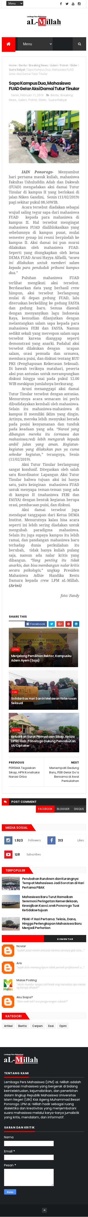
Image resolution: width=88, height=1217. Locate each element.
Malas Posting (26, 980)
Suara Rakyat (17, 70)
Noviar (21, 946)
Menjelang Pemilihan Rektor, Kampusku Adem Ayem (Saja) (41, 658)
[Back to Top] (44, 1210)
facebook (45, 809)
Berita (23, 65)
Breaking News (38, 65)
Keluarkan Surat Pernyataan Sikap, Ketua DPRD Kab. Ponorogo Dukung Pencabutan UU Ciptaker (43, 741)
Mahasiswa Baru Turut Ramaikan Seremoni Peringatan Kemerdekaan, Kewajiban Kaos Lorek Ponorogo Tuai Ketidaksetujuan (50, 903)
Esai (14, 692)
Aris (19, 963)
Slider (73, 65)
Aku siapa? (24, 997)
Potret (64, 65)
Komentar (65, 939)
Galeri (54, 65)
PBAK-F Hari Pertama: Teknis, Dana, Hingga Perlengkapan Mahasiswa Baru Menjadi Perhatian (52, 923)
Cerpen (37, 1026)
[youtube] (73, 4)
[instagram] (79, 4)
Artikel (8, 1026)
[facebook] (60, 4)
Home (13, 65)
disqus (79, 809)
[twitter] (67, 4)
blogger (63, 809)
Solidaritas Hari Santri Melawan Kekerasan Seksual (44, 700)
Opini (15, 649)
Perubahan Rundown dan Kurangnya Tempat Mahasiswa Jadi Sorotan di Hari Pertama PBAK (53, 883)
